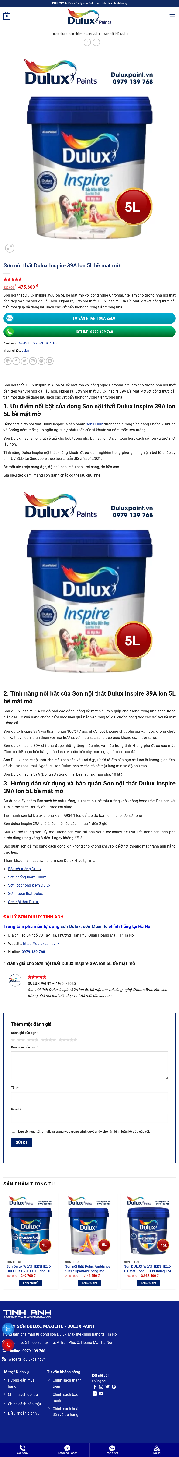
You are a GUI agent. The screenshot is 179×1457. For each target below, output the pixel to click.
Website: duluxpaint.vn (27, 1359)
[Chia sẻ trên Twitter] (24, 361)
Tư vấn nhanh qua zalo (93, 318)
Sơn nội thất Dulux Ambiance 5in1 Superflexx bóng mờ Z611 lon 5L (87, 1268)
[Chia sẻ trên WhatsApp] (8, 361)
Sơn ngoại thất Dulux (25, 893)
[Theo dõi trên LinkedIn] (95, 1394)
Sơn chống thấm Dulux (27, 877)
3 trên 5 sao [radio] (32, 1040)
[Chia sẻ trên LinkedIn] (50, 361)
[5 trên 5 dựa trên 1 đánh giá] (89, 279)
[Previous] (3, 1242)
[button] (6, 16)
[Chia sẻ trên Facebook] (16, 361)
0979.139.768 (33, 952)
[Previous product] (96, 42)
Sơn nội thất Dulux (116, 33)
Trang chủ (58, 33)
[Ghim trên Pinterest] (41, 361)
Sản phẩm (75, 33)
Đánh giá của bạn (24, 1033)
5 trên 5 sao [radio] (67, 1040)
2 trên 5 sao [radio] (20, 1040)
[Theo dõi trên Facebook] (95, 1387)
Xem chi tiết (30, 1283)
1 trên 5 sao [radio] (12, 1040)
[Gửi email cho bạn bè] (33, 361)
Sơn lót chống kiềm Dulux (29, 885)
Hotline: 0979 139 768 (93, 331)
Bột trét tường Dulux (24, 869)
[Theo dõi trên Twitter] (107, 1387)
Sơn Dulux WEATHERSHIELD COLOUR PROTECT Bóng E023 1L (31, 1268)
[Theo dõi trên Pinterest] (114, 1387)
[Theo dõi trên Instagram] (101, 1387)
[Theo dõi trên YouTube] (101, 1394)
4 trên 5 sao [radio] (48, 1040)
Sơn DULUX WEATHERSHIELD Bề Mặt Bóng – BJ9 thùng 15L (148, 1268)
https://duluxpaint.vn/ (41, 943)
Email (16, 1109)
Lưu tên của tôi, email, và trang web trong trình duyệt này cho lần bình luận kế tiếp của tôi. (84, 1132)
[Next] (175, 1242)
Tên (15, 1088)
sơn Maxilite (95, 926)
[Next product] (87, 42)
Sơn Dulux (93, 33)
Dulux (25, 350)
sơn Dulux (94, 424)
